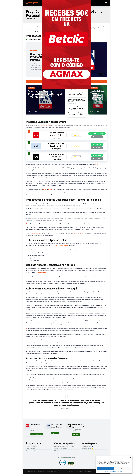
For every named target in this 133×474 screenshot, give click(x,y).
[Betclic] (66, 46)
